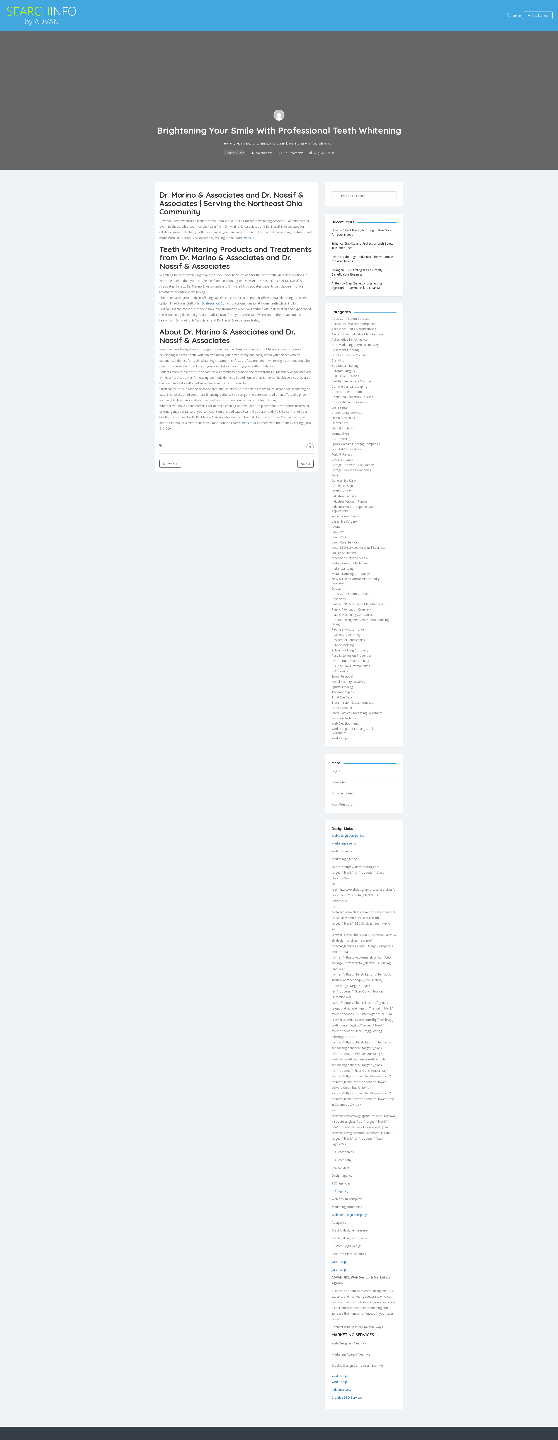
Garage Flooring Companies (351, 470)
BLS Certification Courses (349, 355)
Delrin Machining (343, 418)
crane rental (340, 407)
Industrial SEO (341, 1390)
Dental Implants (343, 428)
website (248, 238)
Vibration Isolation (344, 718)
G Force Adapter (343, 460)
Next (304, 464)
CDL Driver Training (345, 376)
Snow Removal (342, 676)
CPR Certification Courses (350, 402)
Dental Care (340, 423)
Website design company (349, 1215)
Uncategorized (342, 708)
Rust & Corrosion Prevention (352, 655)
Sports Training (342, 687)
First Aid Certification (346, 449)
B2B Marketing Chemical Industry (355, 345)
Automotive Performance (349, 339)
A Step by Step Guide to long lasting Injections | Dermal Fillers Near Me (357, 285)
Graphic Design (342, 486)
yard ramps (339, 1262)
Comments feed (343, 793)
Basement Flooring (345, 350)
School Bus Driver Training (350, 661)
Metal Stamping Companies (351, 574)
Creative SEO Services (347, 1397)
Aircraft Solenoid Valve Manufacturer (357, 334)
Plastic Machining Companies (352, 614)
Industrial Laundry (344, 496)
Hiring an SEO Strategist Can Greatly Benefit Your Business (357, 272)
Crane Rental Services (347, 412)
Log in (336, 771)
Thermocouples (343, 692)
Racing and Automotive (348, 629)
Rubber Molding (343, 645)
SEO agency (340, 1191)
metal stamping (343, 568)
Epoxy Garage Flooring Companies (356, 444)
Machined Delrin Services (349, 558)
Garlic (335, 475)
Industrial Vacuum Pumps (349, 501)
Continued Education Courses (352, 397)
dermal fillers (341, 433)
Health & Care (245, 143)
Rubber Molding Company (350, 650)
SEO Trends (340, 671)
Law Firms (339, 537)
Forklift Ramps (342, 454)
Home (228, 143)
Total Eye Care (342, 697)
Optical (336, 588)
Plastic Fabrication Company (352, 609)
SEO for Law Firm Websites (351, 666)
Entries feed (340, 782)
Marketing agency (344, 843)
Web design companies (348, 835)
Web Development (345, 723)
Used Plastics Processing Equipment (357, 713)
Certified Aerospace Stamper (352, 381)
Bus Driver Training (345, 365)
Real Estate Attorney (346, 635)
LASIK (336, 527)
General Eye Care (344, 480)
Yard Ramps (340, 738)
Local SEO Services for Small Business (358, 547)
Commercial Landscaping (349, 386)
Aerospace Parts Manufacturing (354, 329)
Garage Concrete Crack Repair (353, 465)
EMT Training (341, 439)
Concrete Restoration (347, 392)
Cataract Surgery (343, 371)
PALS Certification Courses (350, 594)
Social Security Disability (348, 682)
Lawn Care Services (345, 542)
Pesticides (339, 599)
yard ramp (339, 1269)
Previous (171, 464)
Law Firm (338, 532)
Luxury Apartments (345, 553)
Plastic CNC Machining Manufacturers (358, 604)
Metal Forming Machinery (350, 563)
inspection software (345, 516)
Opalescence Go (213, 303)
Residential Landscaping (348, 640)
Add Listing (539, 15)
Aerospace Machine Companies (354, 324)
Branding (338, 360)
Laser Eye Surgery (344, 521)
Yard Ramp (339, 1382)
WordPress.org (342, 804)
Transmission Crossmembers (352, 702)
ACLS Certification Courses (350, 318)
